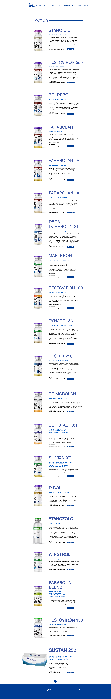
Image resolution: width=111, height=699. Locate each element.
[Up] (55, 681)
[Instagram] (81, 690)
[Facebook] (79, 690)
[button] (44, 5)
